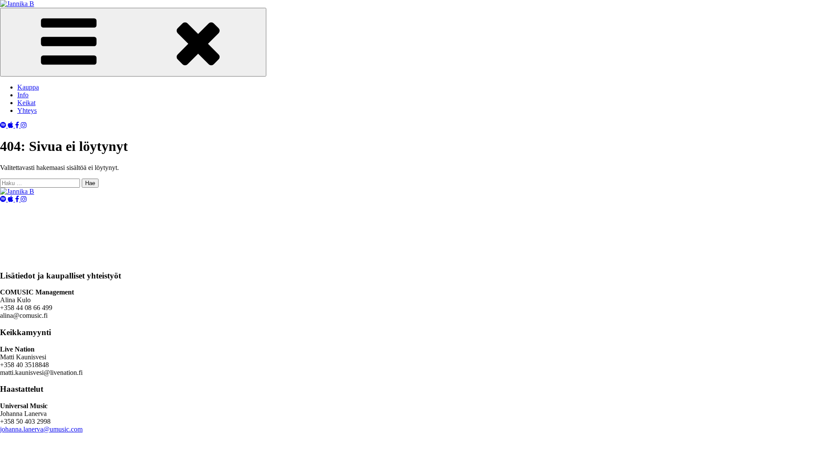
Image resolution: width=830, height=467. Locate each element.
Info (23, 95)
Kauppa (28, 87)
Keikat (26, 102)
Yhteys (27, 110)
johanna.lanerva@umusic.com (41, 429)
